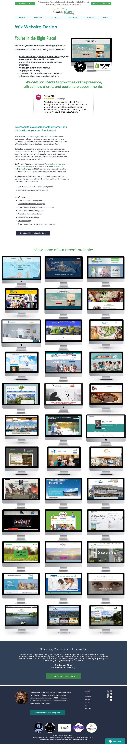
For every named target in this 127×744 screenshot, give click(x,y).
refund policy (66, 739)
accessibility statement (79, 739)
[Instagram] (111, 691)
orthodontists (53, 57)
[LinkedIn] (111, 694)
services (88, 694)
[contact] (18, 3)
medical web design (44, 698)
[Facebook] (111, 697)
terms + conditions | (56, 739)
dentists (64, 698)
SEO (56, 698)
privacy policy (44, 739)
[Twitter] (111, 700)
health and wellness (28, 57)
